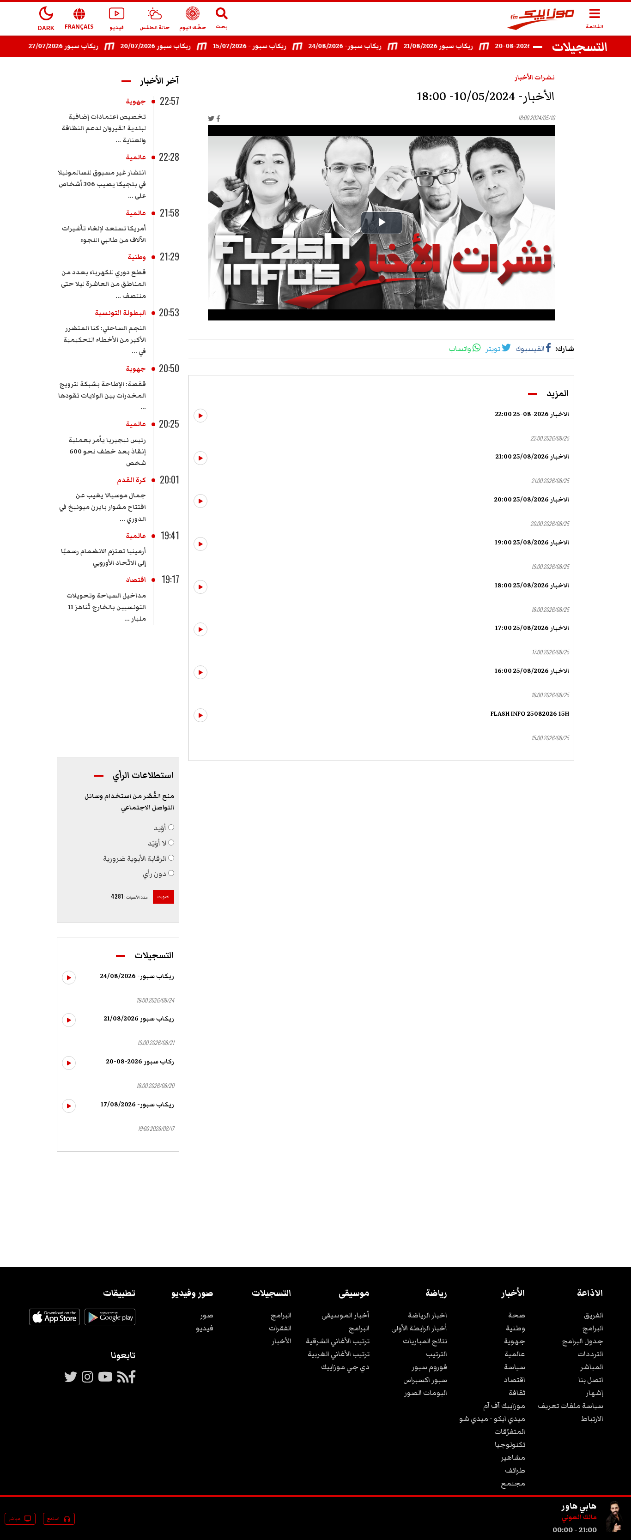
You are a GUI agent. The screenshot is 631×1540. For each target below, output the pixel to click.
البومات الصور (425, 1392)
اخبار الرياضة (427, 1315)
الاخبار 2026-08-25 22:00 (532, 414)
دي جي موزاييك (345, 1366)
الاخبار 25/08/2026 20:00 (531, 500)
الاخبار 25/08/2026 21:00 (532, 457)
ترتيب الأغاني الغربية (339, 1353)
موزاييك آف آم (504, 1405)
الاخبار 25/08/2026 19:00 (532, 542)
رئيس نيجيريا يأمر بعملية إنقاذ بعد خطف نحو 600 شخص (107, 451)
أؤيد (160, 827)
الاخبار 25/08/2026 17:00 (532, 628)
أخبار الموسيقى (346, 1315)
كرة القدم (131, 480)
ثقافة (517, 1392)
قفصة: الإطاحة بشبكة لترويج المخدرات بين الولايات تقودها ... (102, 395)
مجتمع (513, 1483)
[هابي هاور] (615, 1529)
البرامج (592, 1328)
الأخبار (281, 1341)
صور (206, 1315)
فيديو (204, 1328)
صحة (516, 1315)
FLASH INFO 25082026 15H (530, 714)
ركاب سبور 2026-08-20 (140, 1062)
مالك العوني (579, 1517)
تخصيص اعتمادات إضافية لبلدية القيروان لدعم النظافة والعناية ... (103, 128)
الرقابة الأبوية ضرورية (134, 858)
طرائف (515, 1470)
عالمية (136, 157)
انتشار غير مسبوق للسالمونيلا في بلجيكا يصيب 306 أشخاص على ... (102, 184)
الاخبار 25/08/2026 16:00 (532, 671)
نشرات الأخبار (535, 77)
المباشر (591, 1366)
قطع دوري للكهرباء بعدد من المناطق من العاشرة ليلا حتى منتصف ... (103, 284)
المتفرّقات (509, 1431)
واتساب (460, 348)
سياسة (514, 1366)
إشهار (594, 1392)
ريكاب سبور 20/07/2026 (172, 46)
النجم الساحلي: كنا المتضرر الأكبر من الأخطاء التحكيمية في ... (104, 339)
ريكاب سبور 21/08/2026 (454, 46)
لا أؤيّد (157, 843)
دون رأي (154, 873)
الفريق (593, 1315)
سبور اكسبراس (425, 1379)
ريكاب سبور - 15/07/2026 (266, 46)
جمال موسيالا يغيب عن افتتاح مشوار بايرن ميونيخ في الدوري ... (102, 507)
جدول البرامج (582, 1341)
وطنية (136, 257)
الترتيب (436, 1353)
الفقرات (280, 1328)
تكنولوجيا (510, 1444)
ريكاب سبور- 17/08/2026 (137, 1104)
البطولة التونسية (120, 313)
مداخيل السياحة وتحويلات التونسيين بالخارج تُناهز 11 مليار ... (106, 607)
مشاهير (513, 1457)
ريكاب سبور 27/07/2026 (80, 46)
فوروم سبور (429, 1366)
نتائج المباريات (425, 1341)
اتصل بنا (590, 1379)
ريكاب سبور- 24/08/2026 (361, 46)
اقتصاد (136, 580)
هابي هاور (579, 1505)
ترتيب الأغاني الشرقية (338, 1341)
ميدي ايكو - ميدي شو (492, 1418)
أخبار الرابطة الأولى (419, 1328)
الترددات (590, 1353)
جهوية (136, 102)
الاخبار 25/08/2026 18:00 (532, 585)
